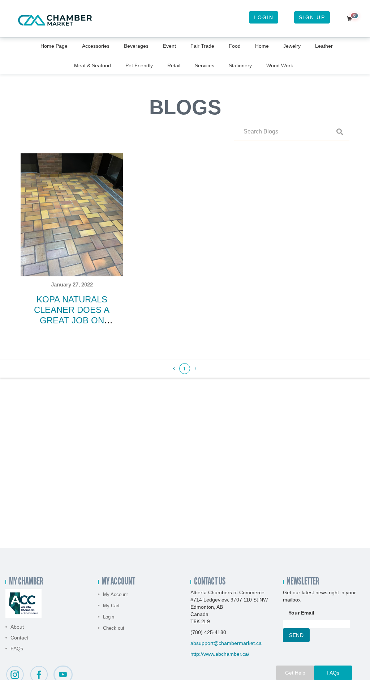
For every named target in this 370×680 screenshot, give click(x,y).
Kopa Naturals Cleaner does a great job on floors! (71, 314)
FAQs (16, 648)
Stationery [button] (240, 65)
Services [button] (204, 65)
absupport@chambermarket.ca (226, 643)
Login (264, 17)
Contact (19, 638)
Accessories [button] (95, 46)
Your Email (301, 613)
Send (296, 635)
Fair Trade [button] (202, 46)
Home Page (54, 46)
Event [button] (169, 46)
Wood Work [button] (279, 65)
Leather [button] (324, 46)
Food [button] (235, 46)
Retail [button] (173, 65)
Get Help (295, 673)
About (17, 627)
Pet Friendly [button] (139, 65)
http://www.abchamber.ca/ (219, 654)
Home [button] (262, 46)
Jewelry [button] (292, 46)
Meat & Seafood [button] (92, 65)
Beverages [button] (136, 46)
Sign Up (312, 17)
